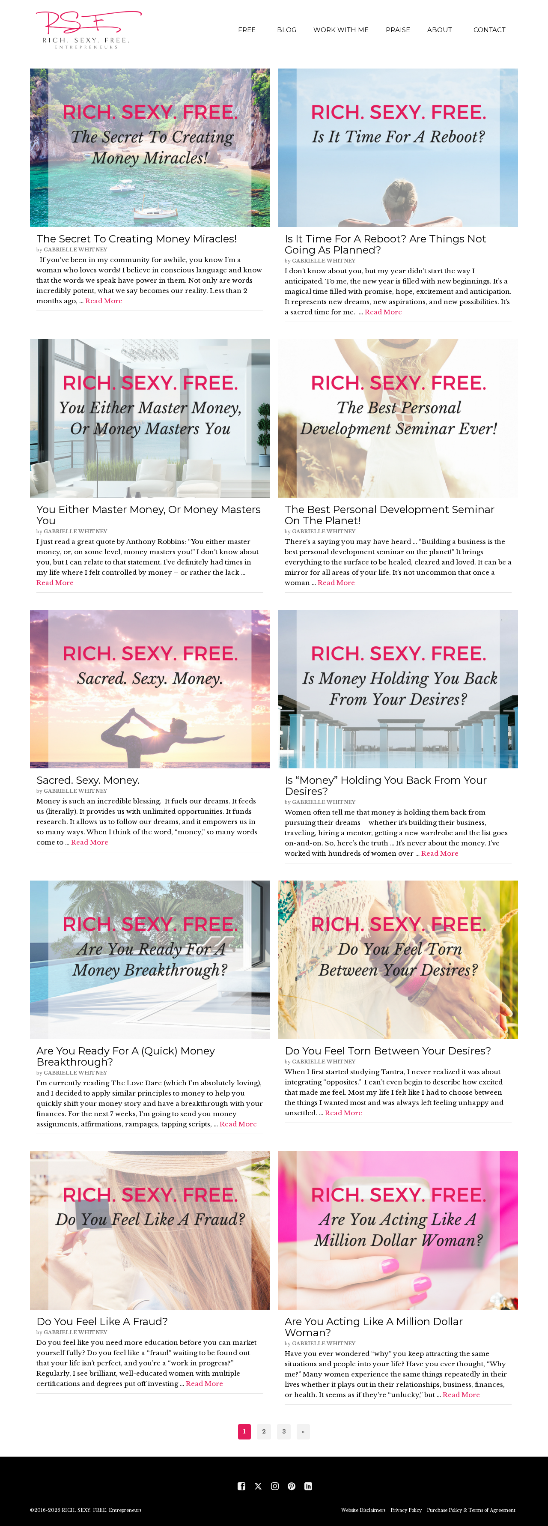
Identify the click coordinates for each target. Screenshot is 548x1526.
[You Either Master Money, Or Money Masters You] (150, 418)
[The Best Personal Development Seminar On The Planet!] (398, 418)
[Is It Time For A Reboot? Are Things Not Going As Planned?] (398, 148)
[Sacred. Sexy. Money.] (150, 689)
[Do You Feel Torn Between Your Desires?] (398, 960)
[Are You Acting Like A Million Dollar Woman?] (398, 1230)
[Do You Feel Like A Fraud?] (150, 1230)
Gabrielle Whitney (75, 250)
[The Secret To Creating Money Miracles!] (150, 148)
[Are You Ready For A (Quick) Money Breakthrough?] (150, 960)
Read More (103, 301)
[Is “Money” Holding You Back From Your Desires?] (398, 689)
